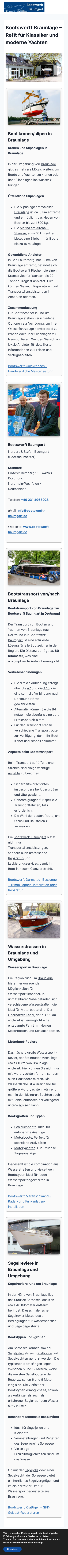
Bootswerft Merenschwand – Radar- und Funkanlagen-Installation (29, 1201)
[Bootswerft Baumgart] (34, 67)
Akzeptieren (12, 1549)
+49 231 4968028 (35, 500)
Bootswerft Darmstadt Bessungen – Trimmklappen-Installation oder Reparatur (33, 885)
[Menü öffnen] (60, 7)
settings (38, 1542)
